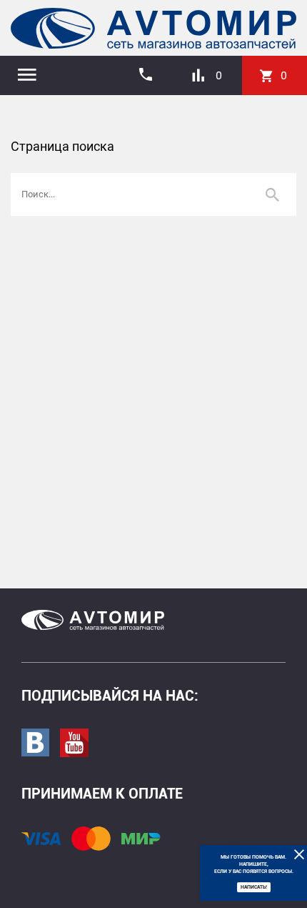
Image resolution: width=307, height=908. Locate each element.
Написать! (254, 887)
